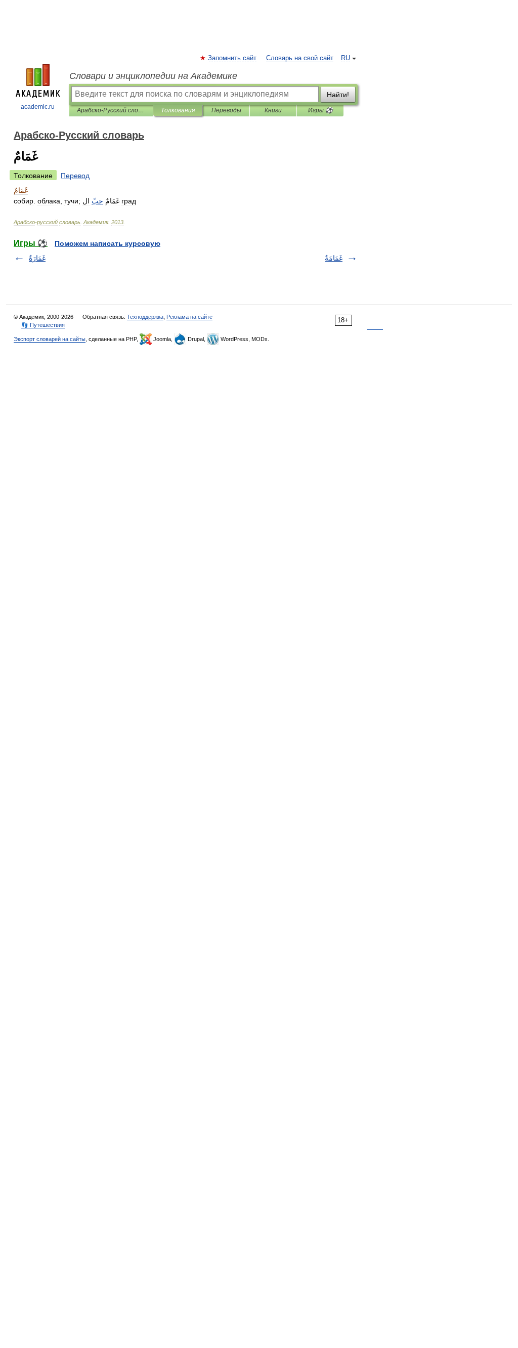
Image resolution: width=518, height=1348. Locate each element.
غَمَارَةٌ (37, 258)
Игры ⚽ (320, 110)
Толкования (178, 110)
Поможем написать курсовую (107, 243)
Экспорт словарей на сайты (49, 339)
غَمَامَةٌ (333, 258)
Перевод (75, 176)
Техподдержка (145, 317)
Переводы (226, 110)
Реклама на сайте (189, 317)
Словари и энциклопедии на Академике (153, 76)
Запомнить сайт (232, 58)
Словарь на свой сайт (299, 58)
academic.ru (38, 106)
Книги (273, 110)
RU (345, 58)
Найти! (338, 95)
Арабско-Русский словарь (111, 110)
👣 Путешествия (43, 325)
